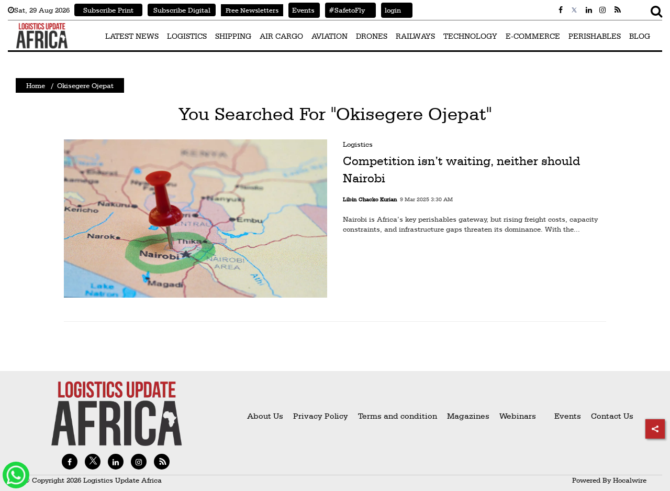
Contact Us (612, 416)
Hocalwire (629, 480)
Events (301, 10)
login (391, 10)
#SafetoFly (345, 10)
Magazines (469, 416)
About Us (265, 416)
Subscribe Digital (181, 10)
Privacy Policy (320, 416)
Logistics (358, 144)
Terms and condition (398, 416)
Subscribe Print (108, 10)
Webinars (517, 416)
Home (35, 85)
